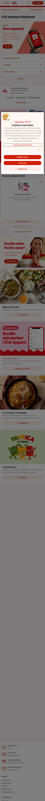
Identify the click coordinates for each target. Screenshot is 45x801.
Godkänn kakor (22, 157)
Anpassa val (22, 169)
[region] (22, 143)
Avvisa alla (22, 163)
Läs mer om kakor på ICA (22, 145)
